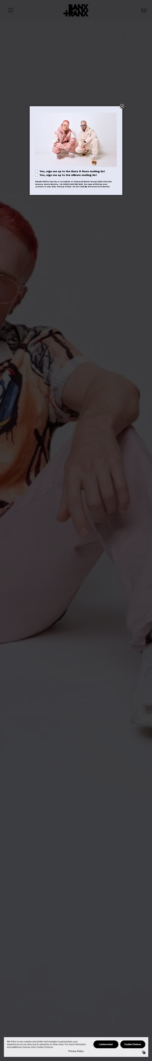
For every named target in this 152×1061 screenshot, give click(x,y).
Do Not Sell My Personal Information (91, 187)
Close (122, 106)
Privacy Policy (64, 187)
